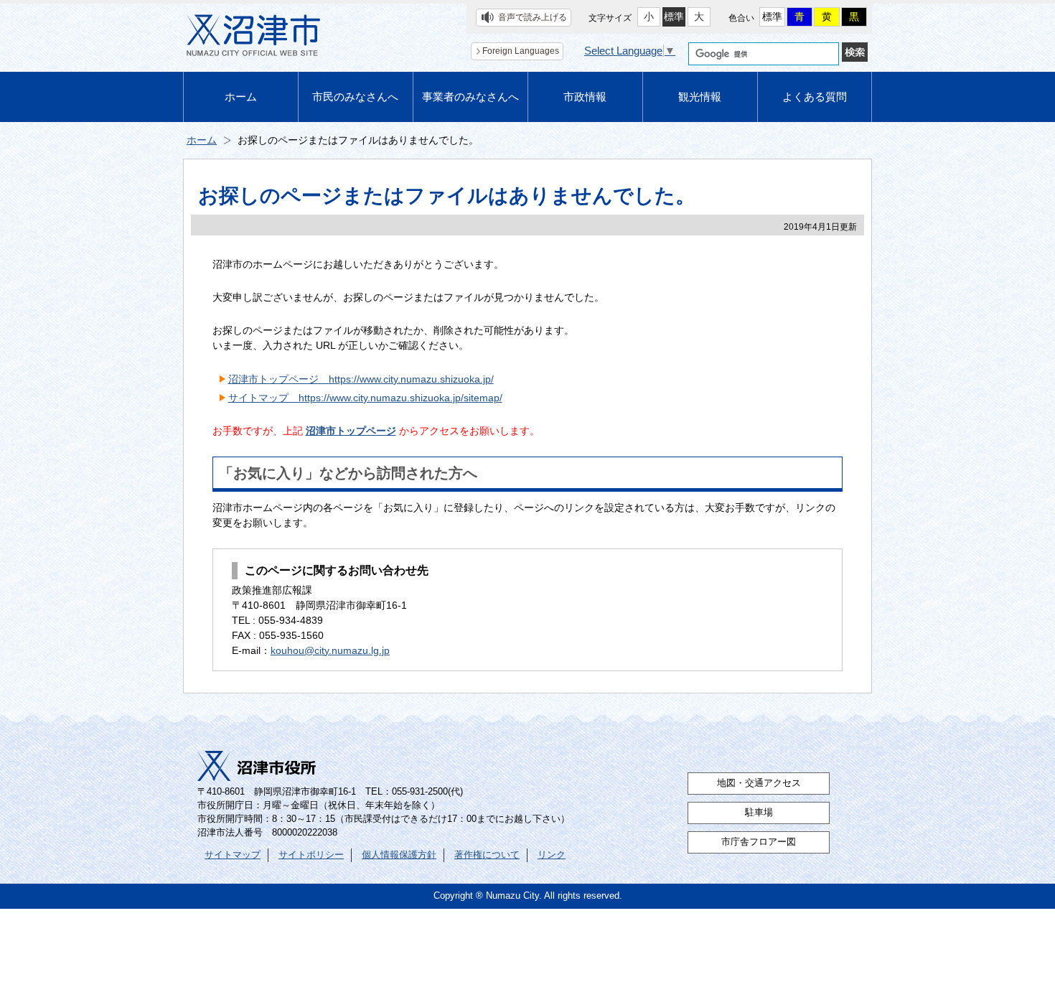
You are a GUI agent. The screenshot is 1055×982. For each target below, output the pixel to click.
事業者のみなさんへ (470, 96)
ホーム (241, 96)
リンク (552, 855)
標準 (674, 16)
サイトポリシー (311, 855)
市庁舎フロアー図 (758, 842)
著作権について (487, 855)
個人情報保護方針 (399, 855)
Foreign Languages (520, 51)
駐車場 (759, 813)
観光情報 (699, 96)
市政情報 (584, 96)
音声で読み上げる (532, 17)
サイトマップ (233, 855)
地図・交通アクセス (759, 783)
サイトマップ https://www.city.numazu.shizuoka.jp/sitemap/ (365, 397)
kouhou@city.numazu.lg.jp (330, 650)
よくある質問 (814, 96)
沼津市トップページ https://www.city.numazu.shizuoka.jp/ (361, 379)
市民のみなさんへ (355, 96)
